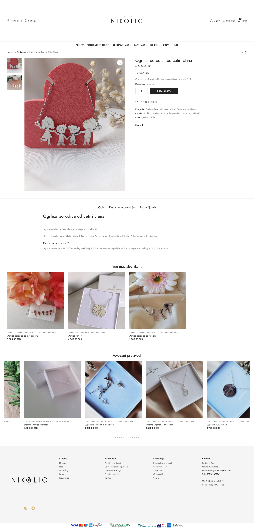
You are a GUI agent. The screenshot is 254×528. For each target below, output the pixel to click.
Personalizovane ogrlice (164, 109)
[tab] (101, 207)
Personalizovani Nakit (186, 109)
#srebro (156, 113)
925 (163, 113)
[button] (115, 437)
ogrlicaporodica (173, 113)
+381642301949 (213, 474)
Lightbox (120, 62)
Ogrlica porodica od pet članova (22, 335)
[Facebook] (33, 508)
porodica (186, 113)
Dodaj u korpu (164, 91)
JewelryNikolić (143, 72)
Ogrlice (149, 109)
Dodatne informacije (122, 207)
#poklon (147, 113)
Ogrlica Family (74, 335)
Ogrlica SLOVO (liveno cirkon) (206, 424)
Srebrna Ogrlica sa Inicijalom (83, 424)
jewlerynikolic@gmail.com (219, 470)
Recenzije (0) (147, 207)
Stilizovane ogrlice (98, 332)
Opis (101, 207)
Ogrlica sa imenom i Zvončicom (23, 424)
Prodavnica (21, 52)
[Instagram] (25, 508)
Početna (10, 52)
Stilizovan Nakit (82, 332)
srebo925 (196, 113)
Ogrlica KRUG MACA (141, 424)
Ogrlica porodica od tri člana (142, 335)
